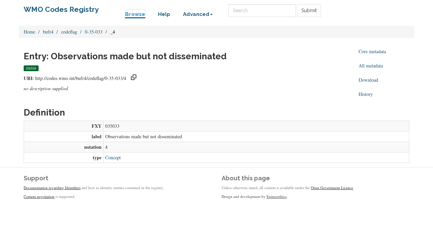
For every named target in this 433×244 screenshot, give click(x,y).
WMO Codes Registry (61, 9)
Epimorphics (277, 196)
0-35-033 (93, 31)
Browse (135, 14)
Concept (113, 157)
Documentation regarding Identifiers (52, 187)
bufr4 (48, 31)
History (366, 94)
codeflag (69, 31)
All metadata (371, 65)
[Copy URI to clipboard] (133, 78)
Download (368, 80)
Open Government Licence (332, 187)
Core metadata (372, 51)
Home (29, 31)
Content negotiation (39, 196)
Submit (309, 10)
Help (164, 14)
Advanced (196, 14)
